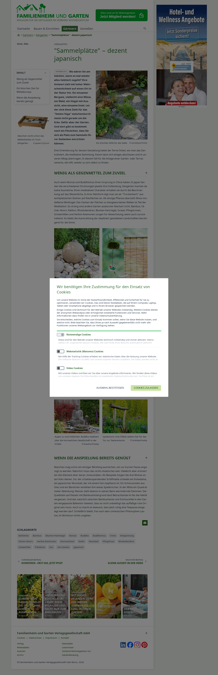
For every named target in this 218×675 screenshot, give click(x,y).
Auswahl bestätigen (110, 388)
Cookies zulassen (146, 388)
